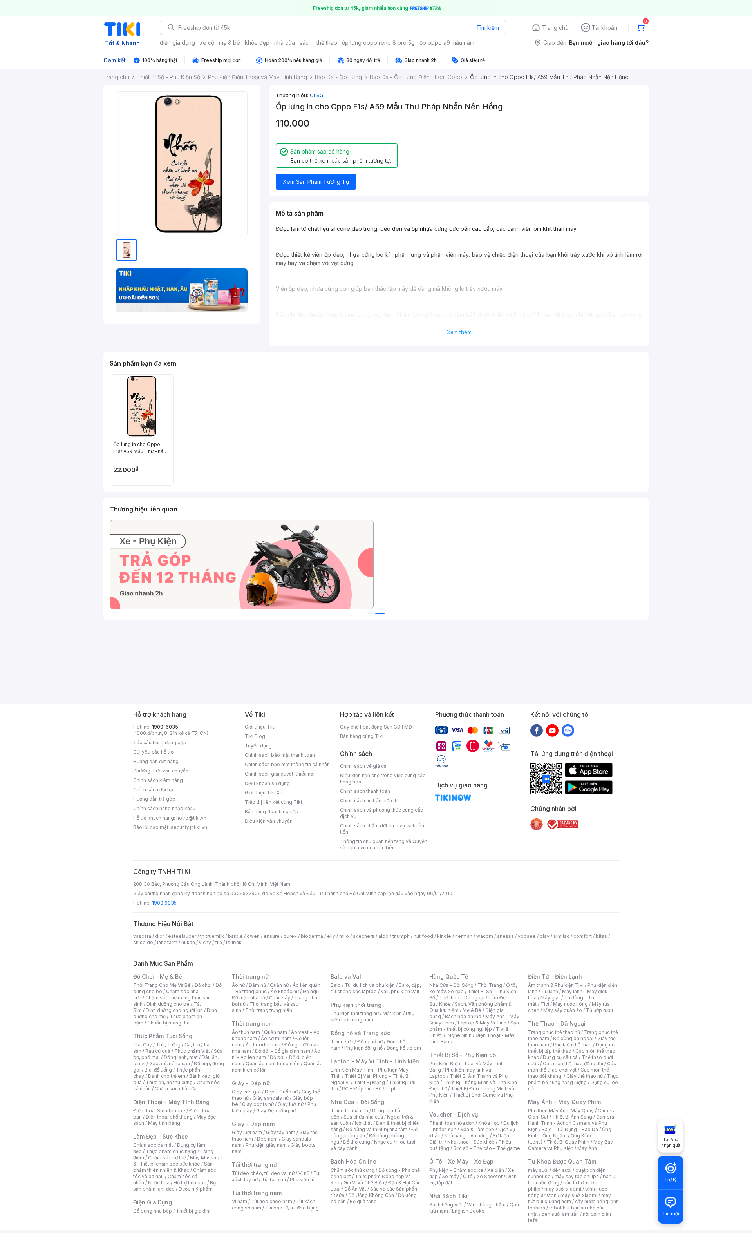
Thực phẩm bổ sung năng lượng (573, 1079)
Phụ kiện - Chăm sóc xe (456, 1170)
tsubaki (234, 942)
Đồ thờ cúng (356, 1142)
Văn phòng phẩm (486, 1205)
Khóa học (488, 1123)
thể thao (326, 42)
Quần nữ (279, 985)
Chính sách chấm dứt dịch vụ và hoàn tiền (382, 829)
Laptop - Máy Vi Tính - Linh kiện (375, 1061)
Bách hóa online (463, 1016)
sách (306, 42)
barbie (235, 936)
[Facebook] (536, 730)
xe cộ (207, 42)
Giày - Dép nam (253, 1124)
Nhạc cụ (383, 1142)
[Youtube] (552, 730)
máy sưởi (538, 1170)
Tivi (544, 1004)
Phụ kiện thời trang (356, 1004)
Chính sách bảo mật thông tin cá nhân (287, 764)
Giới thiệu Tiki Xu (263, 793)
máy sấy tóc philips (577, 1176)
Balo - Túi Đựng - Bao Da (570, 1129)
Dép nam (267, 1139)
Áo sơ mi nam (276, 1038)
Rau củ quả (157, 1051)
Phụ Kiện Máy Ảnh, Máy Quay (561, 1110)
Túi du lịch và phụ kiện (370, 985)
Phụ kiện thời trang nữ (355, 1013)
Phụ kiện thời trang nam (372, 1016)
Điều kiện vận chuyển (269, 821)
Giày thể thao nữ (584, 1076)
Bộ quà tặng (363, 1201)
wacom (484, 936)
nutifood (423, 936)
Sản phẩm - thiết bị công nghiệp (474, 1026)
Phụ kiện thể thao (572, 1045)
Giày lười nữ (291, 1104)
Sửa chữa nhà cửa (363, 1117)
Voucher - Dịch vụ (453, 1114)
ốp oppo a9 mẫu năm (446, 42)
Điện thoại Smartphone (159, 1110)
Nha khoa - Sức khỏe (471, 1142)
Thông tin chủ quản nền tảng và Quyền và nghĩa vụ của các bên (383, 844)
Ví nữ (303, 1173)
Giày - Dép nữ (251, 1083)
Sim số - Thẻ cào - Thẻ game (486, 1148)
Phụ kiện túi (303, 1179)
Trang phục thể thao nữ (554, 1032)
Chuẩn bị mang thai (169, 1023)
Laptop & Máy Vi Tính (482, 1023)
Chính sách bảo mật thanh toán (280, 755)
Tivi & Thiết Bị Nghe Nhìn (469, 1032)
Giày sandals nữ (271, 1098)
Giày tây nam (280, 1132)
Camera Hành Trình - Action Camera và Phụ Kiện (571, 1123)
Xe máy (450, 1176)
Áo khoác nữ (285, 991)
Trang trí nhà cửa (349, 1110)
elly (331, 936)
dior (159, 936)
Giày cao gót (246, 1092)
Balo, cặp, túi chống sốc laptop (376, 988)
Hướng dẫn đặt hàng (156, 761)
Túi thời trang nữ (254, 1164)
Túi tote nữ (274, 1179)
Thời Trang (489, 985)
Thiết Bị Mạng (369, 1082)
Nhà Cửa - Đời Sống (357, 1102)
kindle (444, 936)
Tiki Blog (255, 736)
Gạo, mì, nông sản (169, 1063)
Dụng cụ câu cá (560, 1057)
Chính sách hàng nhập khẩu (164, 808)
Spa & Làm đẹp (477, 1129)
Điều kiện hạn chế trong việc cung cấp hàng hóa (383, 778)
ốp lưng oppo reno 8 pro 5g (378, 42)
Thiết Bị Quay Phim (567, 1142)
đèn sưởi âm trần (560, 1214)
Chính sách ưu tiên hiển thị (369, 800)
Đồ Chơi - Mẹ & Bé (157, 976)
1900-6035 (165, 727)
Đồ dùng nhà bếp (152, 1211)
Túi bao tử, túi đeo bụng (292, 1208)
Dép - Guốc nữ (281, 1092)
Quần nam (275, 1032)
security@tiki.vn (189, 827)
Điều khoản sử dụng (267, 783)
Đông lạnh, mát (181, 1057)
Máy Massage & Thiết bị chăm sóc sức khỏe (177, 1161)
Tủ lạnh (549, 991)
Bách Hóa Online (353, 1161)
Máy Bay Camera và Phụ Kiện (570, 1145)
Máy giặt (550, 998)
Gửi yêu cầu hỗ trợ (153, 752)
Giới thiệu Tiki (260, 727)
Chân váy (279, 998)
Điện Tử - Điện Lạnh (555, 976)
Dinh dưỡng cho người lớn (174, 1010)
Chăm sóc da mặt (153, 1145)
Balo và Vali (347, 976)
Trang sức (342, 1041)
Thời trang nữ (250, 976)
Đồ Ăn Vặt (355, 1189)
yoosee (527, 936)
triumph (401, 936)
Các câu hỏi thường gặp (159, 742)
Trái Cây (142, 1045)
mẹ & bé (229, 42)
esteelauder (182, 936)
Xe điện (495, 1170)
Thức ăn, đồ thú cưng (169, 1082)
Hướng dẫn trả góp (154, 799)
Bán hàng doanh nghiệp (271, 811)
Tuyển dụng (258, 746)
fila (218, 942)
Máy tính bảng (164, 1123)
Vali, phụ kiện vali (400, 991)
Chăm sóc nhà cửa (176, 1089)
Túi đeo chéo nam (271, 1201)
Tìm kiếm (487, 27)
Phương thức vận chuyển (160, 771)
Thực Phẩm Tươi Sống (162, 1036)
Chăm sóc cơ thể (167, 1157)
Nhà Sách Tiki (448, 1196)
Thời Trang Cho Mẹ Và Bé (162, 985)
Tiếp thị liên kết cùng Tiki (273, 802)
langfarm (167, 942)
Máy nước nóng (570, 1004)
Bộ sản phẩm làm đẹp (174, 1186)
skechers (363, 936)
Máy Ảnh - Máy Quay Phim (564, 1102)
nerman (463, 936)
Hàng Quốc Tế (448, 976)
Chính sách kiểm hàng (158, 780)
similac (561, 936)
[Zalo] (568, 730)
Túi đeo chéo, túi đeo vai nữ (263, 1173)
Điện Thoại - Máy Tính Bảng (171, 1102)
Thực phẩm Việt (192, 1051)
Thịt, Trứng (168, 1045)
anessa (505, 936)
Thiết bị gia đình (194, 1211)
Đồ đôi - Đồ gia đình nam (282, 1051)
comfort (582, 936)
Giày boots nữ (258, 1104)
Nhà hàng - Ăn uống (466, 1136)
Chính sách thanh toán (365, 791)
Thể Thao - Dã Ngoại (557, 1023)
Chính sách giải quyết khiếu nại (280, 774)
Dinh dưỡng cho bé (168, 1004)
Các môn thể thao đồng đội (573, 1063)
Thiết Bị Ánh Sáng (572, 1117)
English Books (468, 1211)
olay (545, 936)
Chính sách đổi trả (153, 789)
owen (253, 936)
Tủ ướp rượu (599, 1010)
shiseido (143, 942)
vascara (142, 936)
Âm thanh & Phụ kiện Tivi (556, 985)
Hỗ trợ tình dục (190, 1183)
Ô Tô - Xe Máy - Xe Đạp (461, 1161)
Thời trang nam (252, 1023)
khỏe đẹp (257, 42)
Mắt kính (392, 1013)
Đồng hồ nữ (370, 1041)
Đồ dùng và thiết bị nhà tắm (376, 1129)
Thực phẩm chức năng (171, 1151)
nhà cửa (284, 42)
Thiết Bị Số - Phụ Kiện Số (462, 1055)
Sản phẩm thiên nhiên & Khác (173, 1167)
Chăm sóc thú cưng (352, 1170)
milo (344, 936)
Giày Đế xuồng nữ (276, 1110)
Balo (336, 985)
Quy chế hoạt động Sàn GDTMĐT (378, 727)
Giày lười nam (247, 1132)
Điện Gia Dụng (152, 1202)
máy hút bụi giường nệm (569, 1198)
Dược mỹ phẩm (196, 1189)
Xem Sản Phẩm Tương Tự (316, 181)
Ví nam (239, 1201)
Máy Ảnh (587, 1148)
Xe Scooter (490, 1176)
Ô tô (468, 1176)
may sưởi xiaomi (562, 1189)
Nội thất (363, 1123)
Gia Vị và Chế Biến (363, 1183)
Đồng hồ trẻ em (404, 1048)
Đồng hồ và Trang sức (360, 1033)
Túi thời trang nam (257, 1192)
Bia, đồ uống (158, 1070)
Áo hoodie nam (263, 1045)
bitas (601, 936)
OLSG (317, 95)
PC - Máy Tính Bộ (361, 1089)
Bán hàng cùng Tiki (361, 736)
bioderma (312, 936)
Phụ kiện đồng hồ (363, 1048)
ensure (272, 936)
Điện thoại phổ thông (169, 1117)
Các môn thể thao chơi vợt (572, 1067)
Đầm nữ (257, 985)
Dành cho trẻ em (166, 1076)
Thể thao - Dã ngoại (461, 998)
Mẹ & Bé (472, 1010)
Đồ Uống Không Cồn (371, 1195)
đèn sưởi (561, 1170)
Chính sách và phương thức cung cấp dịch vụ (381, 813)
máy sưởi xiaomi (578, 1195)
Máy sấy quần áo (562, 1010)
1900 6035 (164, 903)
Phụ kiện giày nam (266, 1145)
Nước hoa (159, 1183)
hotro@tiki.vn (191, 818)
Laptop (393, 1089)
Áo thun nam (246, 1032)
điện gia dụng (177, 42)
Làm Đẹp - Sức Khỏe (160, 1136)
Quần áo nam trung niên (273, 1063)
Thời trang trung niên (268, 1010)
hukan (188, 942)
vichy (205, 942)
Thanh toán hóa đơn (451, 1123)
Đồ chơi (203, 985)
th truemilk (212, 936)
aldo (383, 936)
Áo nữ (238, 985)
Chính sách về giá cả (363, 766)
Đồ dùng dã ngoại (573, 1038)
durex (290, 936)
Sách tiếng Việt (446, 1205)
